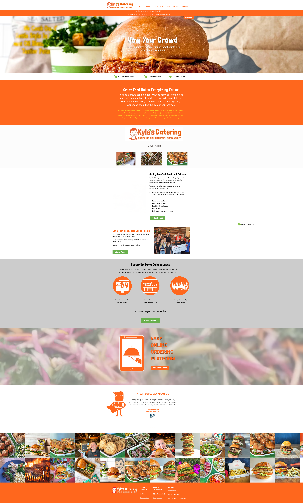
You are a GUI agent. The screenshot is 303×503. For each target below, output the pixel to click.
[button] (129, 193)
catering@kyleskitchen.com (128, 115)
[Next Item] (300, 457)
